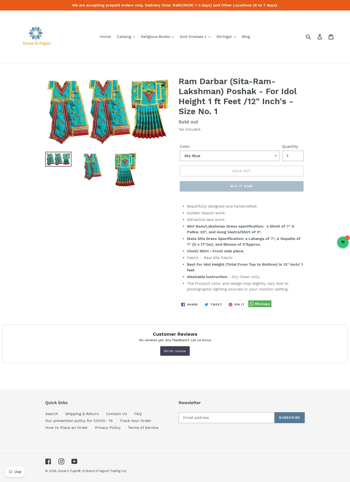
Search (51, 413)
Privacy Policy (108, 427)
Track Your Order (135, 420)
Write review (175, 351)
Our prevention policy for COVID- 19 (79, 420)
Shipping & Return (82, 413)
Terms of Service (143, 427)
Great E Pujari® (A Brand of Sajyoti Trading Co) (92, 471)
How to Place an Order (66, 427)
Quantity (290, 146)
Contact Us (116, 413)
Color (185, 146)
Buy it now (241, 186)
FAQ (138, 413)
